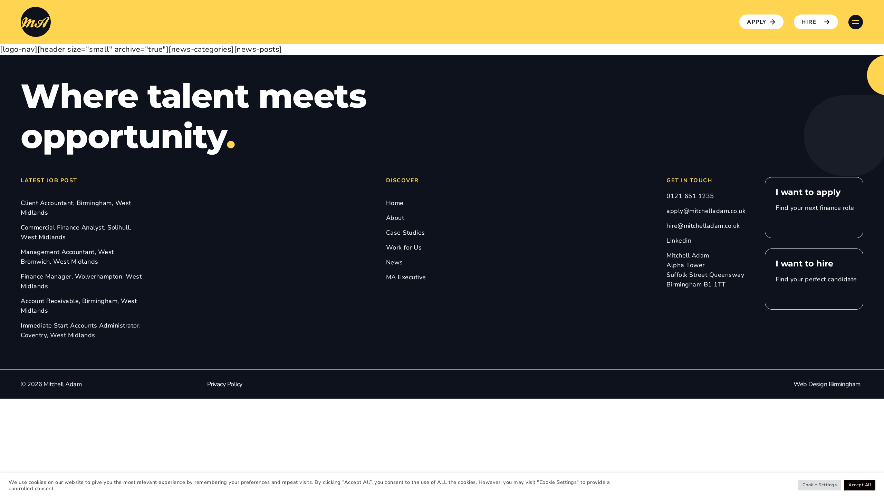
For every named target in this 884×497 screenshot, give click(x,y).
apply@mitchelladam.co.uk (706, 211)
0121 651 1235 (690, 196)
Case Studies (405, 232)
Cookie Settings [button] (820, 485)
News (394, 262)
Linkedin (678, 240)
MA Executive (406, 277)
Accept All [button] (859, 485)
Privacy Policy (224, 384)
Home (395, 203)
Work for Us (404, 247)
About (395, 218)
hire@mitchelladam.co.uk (703, 226)
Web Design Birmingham (827, 384)
